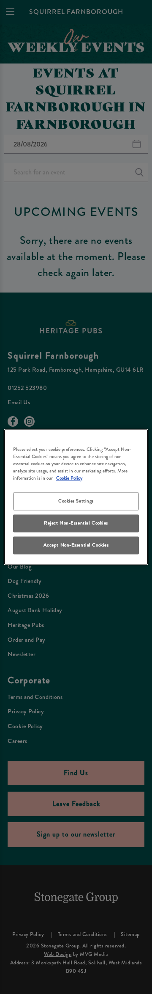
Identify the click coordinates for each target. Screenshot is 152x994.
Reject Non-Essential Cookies (76, 523)
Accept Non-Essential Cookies (76, 545)
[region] (76, 497)
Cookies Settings (76, 501)
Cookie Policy (69, 478)
